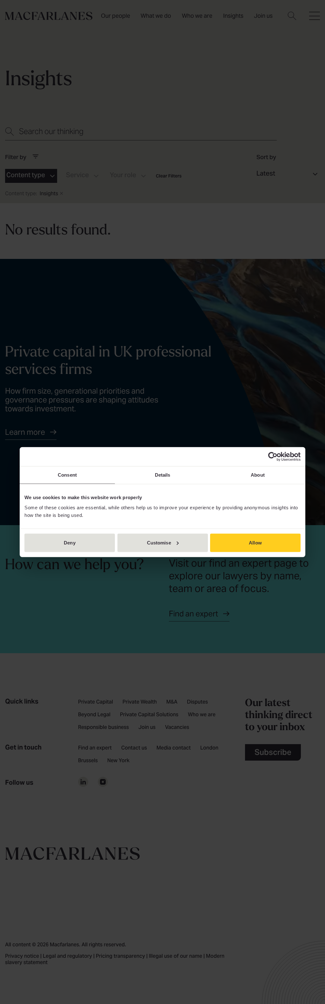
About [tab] (258, 475)
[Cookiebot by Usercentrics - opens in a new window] (273, 456)
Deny (69, 542)
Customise (159, 542)
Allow (255, 542)
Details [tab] (162, 475)
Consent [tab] (67, 475)
